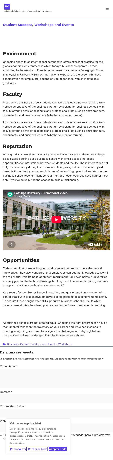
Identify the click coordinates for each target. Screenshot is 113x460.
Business (13, 344)
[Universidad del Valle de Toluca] (27, 7)
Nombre (6, 391)
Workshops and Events (54, 25)
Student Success (17, 25)
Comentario (8, 366)
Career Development (33, 344)
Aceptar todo (57, 449)
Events (52, 344)
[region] (38, 436)
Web (3, 420)
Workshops (65, 344)
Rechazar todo (37, 449)
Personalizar (18, 449)
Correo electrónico (13, 406)
